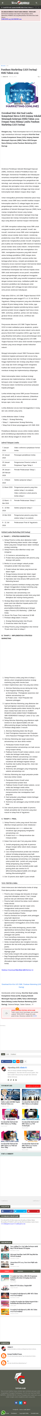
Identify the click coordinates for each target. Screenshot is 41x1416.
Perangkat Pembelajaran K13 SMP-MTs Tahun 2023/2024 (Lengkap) (24, 1294)
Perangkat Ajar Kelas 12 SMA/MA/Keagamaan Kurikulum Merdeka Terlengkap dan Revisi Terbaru (23, 1278)
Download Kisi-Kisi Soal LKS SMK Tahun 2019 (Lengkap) (30, 1103)
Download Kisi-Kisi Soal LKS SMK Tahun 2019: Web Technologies (30, 1123)
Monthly (20, 1271)
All (34, 1271)
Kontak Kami (34, 1413)
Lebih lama (36, 1200)
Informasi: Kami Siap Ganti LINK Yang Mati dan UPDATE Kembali (24, 1255)
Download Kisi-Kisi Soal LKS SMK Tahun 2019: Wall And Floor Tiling (9, 1145)
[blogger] (16, 1080)
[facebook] (8, 1080)
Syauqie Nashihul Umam (14, 1354)
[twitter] (11, 1080)
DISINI (35, 1016)
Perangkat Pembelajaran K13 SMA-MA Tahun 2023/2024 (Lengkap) (23, 1310)
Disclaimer (14, 1413)
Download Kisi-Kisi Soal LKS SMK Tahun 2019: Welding (9, 1123)
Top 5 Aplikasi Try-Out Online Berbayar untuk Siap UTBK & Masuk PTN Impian (24, 1247)
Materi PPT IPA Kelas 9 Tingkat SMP (21, 1285)
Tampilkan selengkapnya (33, 1086)
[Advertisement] (20, 43)
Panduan (13, 1054)
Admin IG (23, 1067)
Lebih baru (5, 1200)
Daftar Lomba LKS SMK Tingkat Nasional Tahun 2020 (10, 1103)
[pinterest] (13, 1080)
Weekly (7, 1271)
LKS (7, 65)
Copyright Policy (24, 1413)
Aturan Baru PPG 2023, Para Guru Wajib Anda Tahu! (23, 1263)
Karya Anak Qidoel (25, 1409)
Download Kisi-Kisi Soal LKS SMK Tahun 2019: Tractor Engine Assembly (30, 1145)
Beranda (3, 65)
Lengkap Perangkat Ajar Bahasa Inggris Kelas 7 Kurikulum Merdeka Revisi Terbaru (24, 1302)
